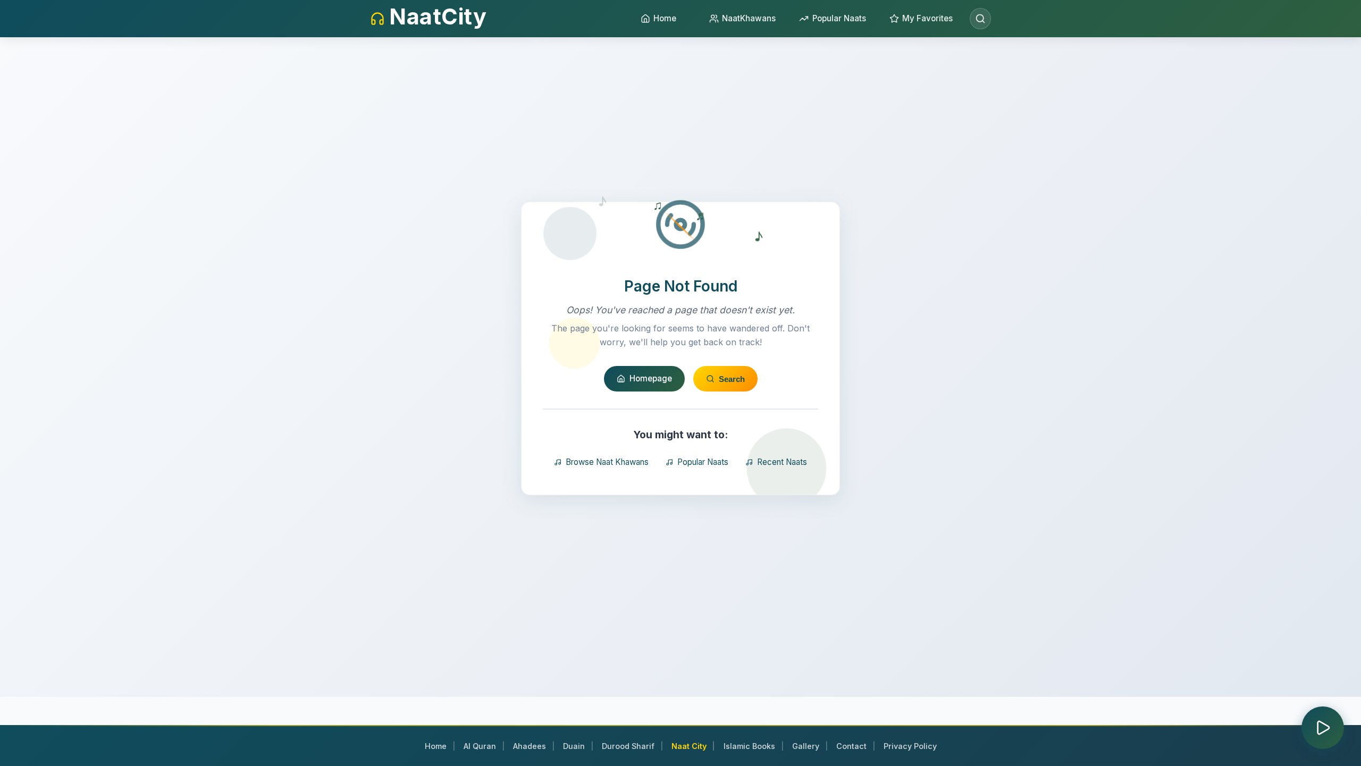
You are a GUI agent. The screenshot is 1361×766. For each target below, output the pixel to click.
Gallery (805, 746)
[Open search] (980, 18)
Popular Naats (702, 462)
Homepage (650, 378)
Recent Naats (782, 462)
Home (436, 746)
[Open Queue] (1322, 727)
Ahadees (529, 746)
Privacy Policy (910, 746)
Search (732, 379)
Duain (574, 746)
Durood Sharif (628, 746)
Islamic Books (749, 746)
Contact (851, 746)
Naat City (689, 746)
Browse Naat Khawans (607, 462)
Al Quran (480, 746)
